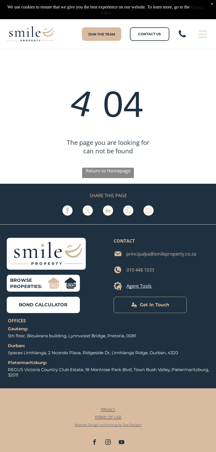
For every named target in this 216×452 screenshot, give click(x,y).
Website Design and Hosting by (98, 424)
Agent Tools (139, 286)
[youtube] (121, 443)
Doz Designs (132, 424)
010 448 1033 (140, 270)
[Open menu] (203, 34)
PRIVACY (108, 409)
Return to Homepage (108, 171)
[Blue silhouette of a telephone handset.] (182, 37)
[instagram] (108, 443)
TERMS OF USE (108, 417)
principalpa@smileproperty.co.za (161, 254)
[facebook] (94, 443)
